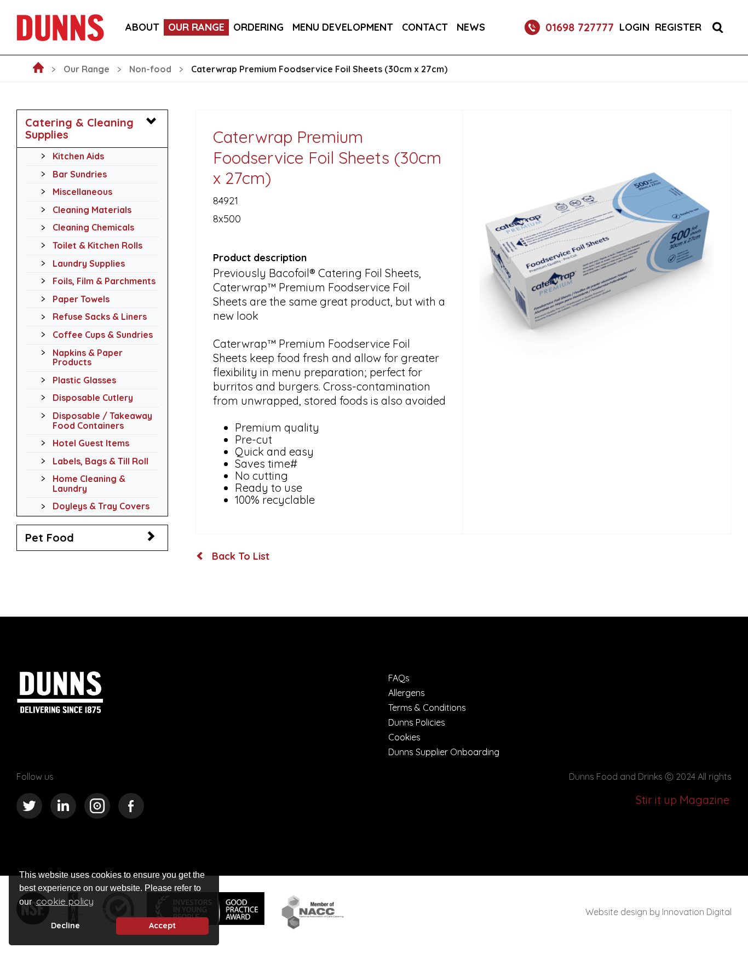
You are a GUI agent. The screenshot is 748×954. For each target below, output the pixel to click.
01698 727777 (579, 27)
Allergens (406, 692)
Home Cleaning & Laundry (89, 483)
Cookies (404, 737)
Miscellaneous (82, 191)
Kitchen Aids (78, 156)
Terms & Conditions (427, 707)
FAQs (399, 678)
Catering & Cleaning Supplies (79, 128)
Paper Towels (81, 299)
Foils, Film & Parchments (104, 280)
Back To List (239, 556)
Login (634, 27)
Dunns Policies (416, 722)
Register (678, 27)
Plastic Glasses (84, 380)
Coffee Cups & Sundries (103, 334)
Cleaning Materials (92, 209)
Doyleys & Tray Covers (101, 506)
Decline (65, 925)
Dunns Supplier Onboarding (443, 751)
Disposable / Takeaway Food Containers (102, 420)
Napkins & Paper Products (88, 357)
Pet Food (49, 537)
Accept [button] (162, 925)
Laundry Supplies (89, 263)
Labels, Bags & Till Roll (100, 461)
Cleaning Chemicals (93, 227)
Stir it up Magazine (682, 800)
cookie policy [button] (65, 901)
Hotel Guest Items (91, 443)
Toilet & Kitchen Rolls (97, 245)
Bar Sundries (80, 174)
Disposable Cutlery (93, 397)
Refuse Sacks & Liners (100, 316)
